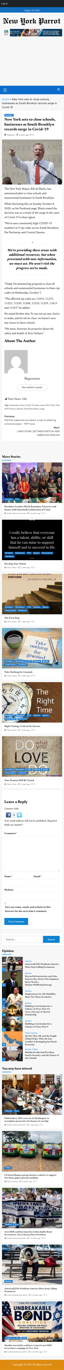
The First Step (12, 618)
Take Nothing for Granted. (18, 672)
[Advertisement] (32, 64)
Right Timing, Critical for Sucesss (22, 726)
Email (38, 876)
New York (50, 405)
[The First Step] (32, 594)
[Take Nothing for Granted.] (32, 648)
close (22, 405)
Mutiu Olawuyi (12, 1181)
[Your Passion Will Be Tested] (32, 756)
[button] (8, 815)
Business (8, 1224)
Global (27, 1033)
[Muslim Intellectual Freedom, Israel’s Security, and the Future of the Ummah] (12, 1053)
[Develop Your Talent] (32, 540)
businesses (14, 405)
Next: (38, 431)
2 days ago (33, 1125)
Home (5, 99)
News (16, 1111)
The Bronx (9, 556)
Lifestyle (8, 1111)
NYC (17, 499)
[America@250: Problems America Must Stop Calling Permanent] (12, 964)
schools (19, 409)
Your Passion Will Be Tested (19, 780)
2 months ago (35, 1238)
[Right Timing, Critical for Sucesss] (32, 702)
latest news (40, 405)
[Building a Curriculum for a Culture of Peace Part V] (12, 1023)
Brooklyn (9, 115)
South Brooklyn (31, 409)
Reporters (11, 135)
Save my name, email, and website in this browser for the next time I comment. (28, 909)
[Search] (59, 89)
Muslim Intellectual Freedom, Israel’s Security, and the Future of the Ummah (42, 1055)
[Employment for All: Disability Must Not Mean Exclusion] (12, 994)
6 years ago (23, 135)
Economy (9, 1338)
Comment (10, 833)
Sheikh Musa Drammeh (16, 513)
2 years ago (25, 567)
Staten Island (47, 553)
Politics (35, 1049)
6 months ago (35, 513)
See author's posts (32, 387)
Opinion (37, 607)
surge (41, 409)
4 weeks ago (27, 1181)
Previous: (30, 420)
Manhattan (20, 553)
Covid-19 (29, 405)
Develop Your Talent (15, 564)
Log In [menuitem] (4, 3)
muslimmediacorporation (17, 1295)
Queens (36, 553)
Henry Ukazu (12, 567)
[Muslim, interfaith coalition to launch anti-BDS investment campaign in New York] (32, 1321)
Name (8, 876)
